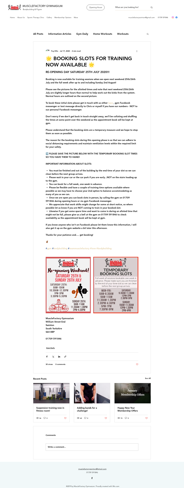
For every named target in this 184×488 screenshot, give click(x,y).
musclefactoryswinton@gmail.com (141, 17)
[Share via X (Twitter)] (53, 356)
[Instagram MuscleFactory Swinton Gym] (172, 17)
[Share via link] (65, 356)
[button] (147, 34)
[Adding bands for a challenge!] (92, 393)
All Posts (38, 33)
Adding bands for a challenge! (87, 409)
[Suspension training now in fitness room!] (51, 393)
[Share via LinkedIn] (59, 356)
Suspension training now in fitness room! (50, 409)
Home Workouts (102, 33)
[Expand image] (68, 285)
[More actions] (136, 51)
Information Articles (59, 33)
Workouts (123, 33)
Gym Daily (82, 33)
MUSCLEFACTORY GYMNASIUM (43, 6)
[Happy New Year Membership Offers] (133, 393)
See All (148, 378)
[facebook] (176, 17)
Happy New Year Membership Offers (128, 409)
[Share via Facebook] (47, 356)
